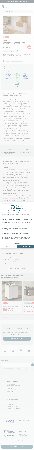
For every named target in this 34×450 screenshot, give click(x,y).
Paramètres (8, 246)
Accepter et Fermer (25, 246)
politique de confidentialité (8, 240)
